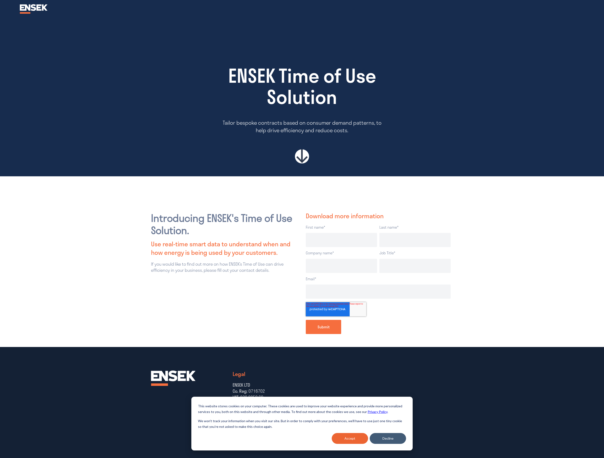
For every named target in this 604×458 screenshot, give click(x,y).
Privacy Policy (377, 412)
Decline (388, 438)
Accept (349, 438)
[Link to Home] (34, 12)
